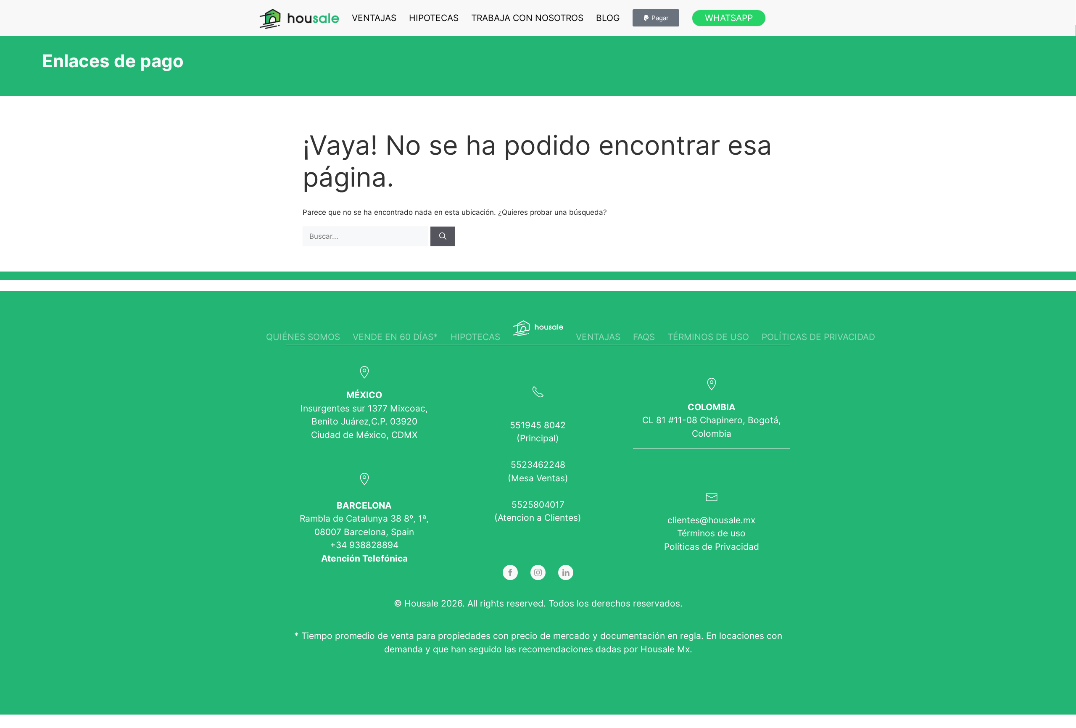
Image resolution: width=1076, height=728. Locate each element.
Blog (608, 18)
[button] (656, 17)
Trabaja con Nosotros (527, 18)
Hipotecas (434, 18)
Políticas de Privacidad (711, 546)
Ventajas (374, 18)
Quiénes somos (303, 337)
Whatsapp (729, 18)
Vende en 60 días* (395, 337)
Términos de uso (708, 337)
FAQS (644, 337)
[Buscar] (442, 237)
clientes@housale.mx (711, 520)
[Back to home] (299, 19)
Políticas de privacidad (818, 337)
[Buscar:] (366, 236)
